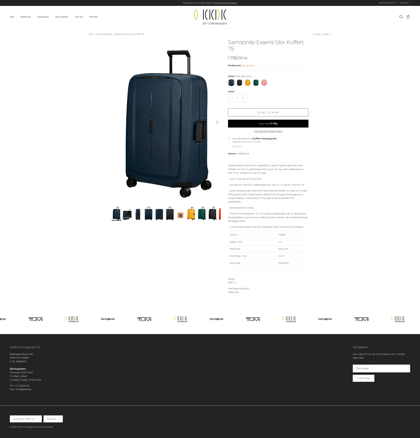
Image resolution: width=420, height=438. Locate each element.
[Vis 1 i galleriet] (166, 121)
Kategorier (43, 16)
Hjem (91, 34)
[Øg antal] (244, 98)
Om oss (79, 16)
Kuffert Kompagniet (26, 427)
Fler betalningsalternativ (268, 131)
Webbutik (25, 16)
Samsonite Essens (104, 34)
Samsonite (248, 65)
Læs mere (236, 146)
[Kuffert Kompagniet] (210, 17)
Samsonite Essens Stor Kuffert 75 (129, 34)
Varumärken (62, 16)
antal (231, 91)
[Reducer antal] (231, 98)
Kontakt (93, 16)
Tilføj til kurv (268, 112)
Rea (12, 16)
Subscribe (363, 378)
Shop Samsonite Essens (225, 3)
